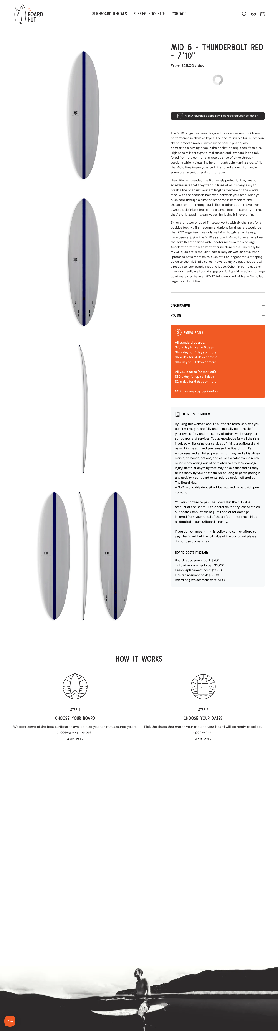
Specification (180, 305)
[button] (244, 13)
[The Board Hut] (28, 13)
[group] (139, 706)
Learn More (75, 738)
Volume (176, 315)
